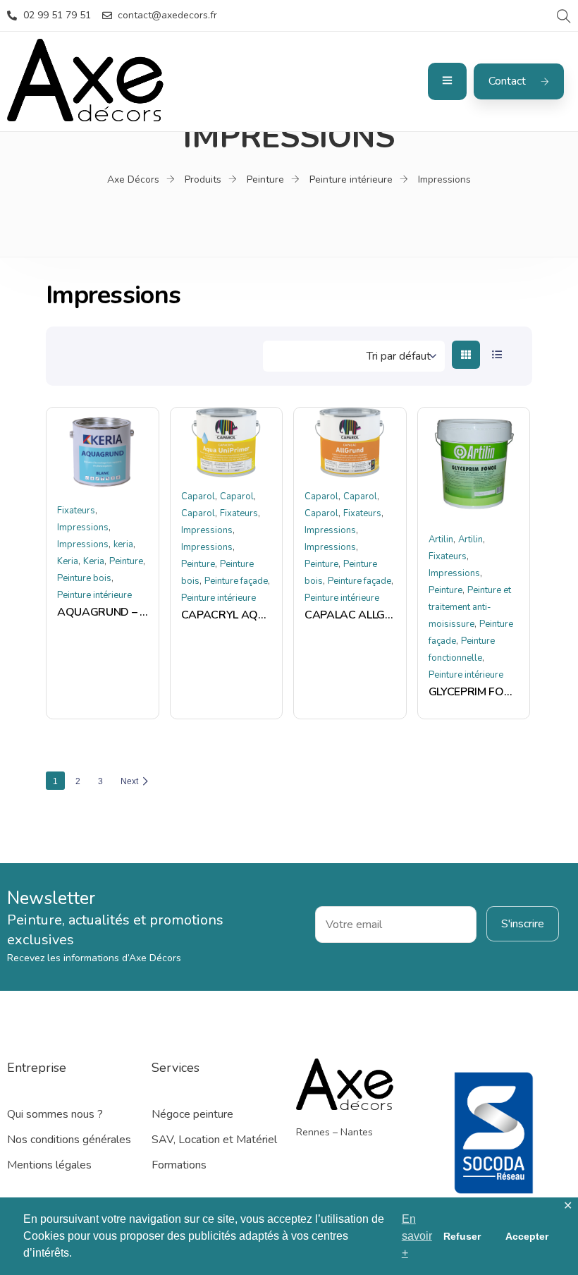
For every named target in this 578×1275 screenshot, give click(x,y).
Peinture (126, 561)
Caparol (198, 496)
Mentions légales (49, 1165)
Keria (67, 561)
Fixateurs (76, 510)
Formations (179, 1165)
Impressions (83, 527)
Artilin (441, 539)
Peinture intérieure (94, 595)
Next (129, 781)
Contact (507, 81)
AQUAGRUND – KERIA (102, 612)
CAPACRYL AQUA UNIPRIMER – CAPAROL (226, 615)
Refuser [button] (462, 1236)
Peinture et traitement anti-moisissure (470, 607)
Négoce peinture (192, 1114)
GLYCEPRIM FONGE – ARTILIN (474, 692)
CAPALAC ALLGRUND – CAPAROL (350, 615)
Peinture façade (236, 581)
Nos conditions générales (69, 1139)
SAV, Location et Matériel (214, 1139)
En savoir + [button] (417, 1236)
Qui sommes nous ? (55, 1114)
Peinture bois (84, 578)
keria (123, 544)
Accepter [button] (526, 1236)
